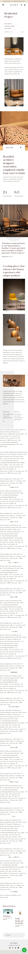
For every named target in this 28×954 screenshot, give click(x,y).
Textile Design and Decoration (19, 921)
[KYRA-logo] (14, 4)
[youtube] (18, 947)
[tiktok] (15, 947)
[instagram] (9, 947)
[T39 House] (8, 911)
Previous (8, 935)
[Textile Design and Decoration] (20, 912)
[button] (24, 950)
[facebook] (12, 947)
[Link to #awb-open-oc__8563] (21, 5)
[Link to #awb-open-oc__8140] (3, 4)
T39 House (7, 916)
